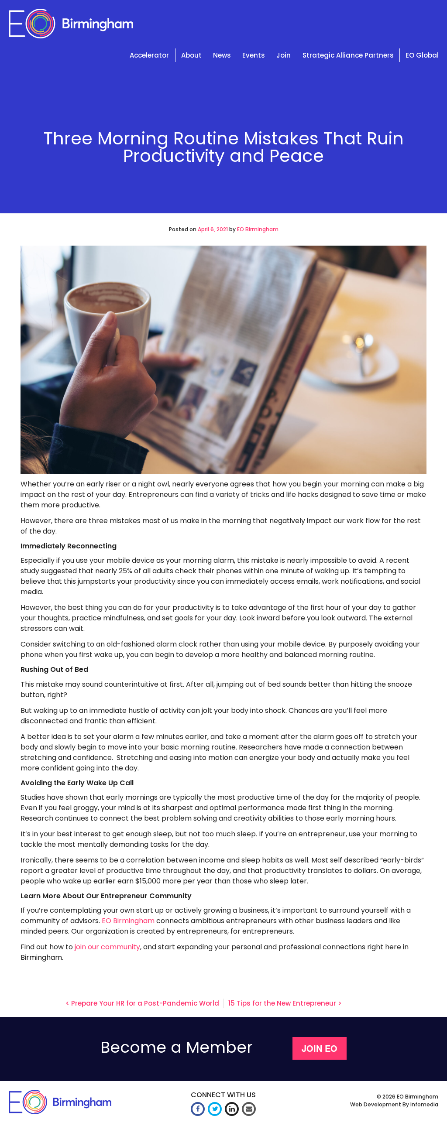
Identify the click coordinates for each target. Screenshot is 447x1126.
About (191, 55)
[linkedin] (232, 1109)
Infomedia (424, 1104)
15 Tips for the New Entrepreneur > (285, 1003)
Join (283, 55)
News (222, 55)
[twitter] (215, 1109)
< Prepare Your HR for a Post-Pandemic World (142, 1003)
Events (253, 55)
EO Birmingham (258, 229)
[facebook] (198, 1109)
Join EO (319, 1048)
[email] (249, 1109)
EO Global (422, 55)
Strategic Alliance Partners (348, 55)
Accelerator (149, 55)
